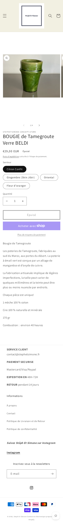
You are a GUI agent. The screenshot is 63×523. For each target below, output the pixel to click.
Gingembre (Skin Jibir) (21, 177)
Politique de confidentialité (22, 429)
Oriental (49, 177)
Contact (11, 413)
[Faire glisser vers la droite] (39, 125)
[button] (5, 16)
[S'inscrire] (52, 473)
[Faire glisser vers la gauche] (23, 125)
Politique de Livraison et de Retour (26, 421)
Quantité (7, 193)
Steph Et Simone (20, 517)
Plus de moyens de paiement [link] (31, 234)
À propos (12, 405)
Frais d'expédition (11, 156)
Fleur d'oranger (16, 185)
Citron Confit (15, 169)
